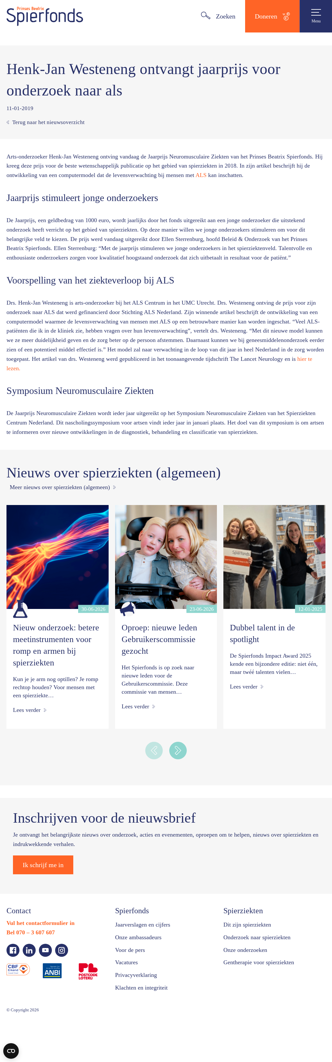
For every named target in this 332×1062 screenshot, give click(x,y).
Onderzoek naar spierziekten (261, 983)
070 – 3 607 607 (40, 978)
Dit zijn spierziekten (249, 970)
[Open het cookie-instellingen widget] (11, 1051)
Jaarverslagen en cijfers (146, 970)
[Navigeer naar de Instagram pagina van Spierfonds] (61, 995)
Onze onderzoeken (248, 995)
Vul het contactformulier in (42, 968)
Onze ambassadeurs (142, 983)
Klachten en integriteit (145, 1033)
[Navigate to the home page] (44, 16)
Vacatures (128, 1008)
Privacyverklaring (138, 1020)
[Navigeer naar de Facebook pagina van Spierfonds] (12, 995)
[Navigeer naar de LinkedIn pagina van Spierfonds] (29, 995)
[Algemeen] (128, 646)
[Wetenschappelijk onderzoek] (20, 646)
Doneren (264, 16)
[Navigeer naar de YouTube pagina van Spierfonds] (45, 995)
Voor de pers (132, 995)
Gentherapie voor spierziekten (263, 1008)
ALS (300, 175)
